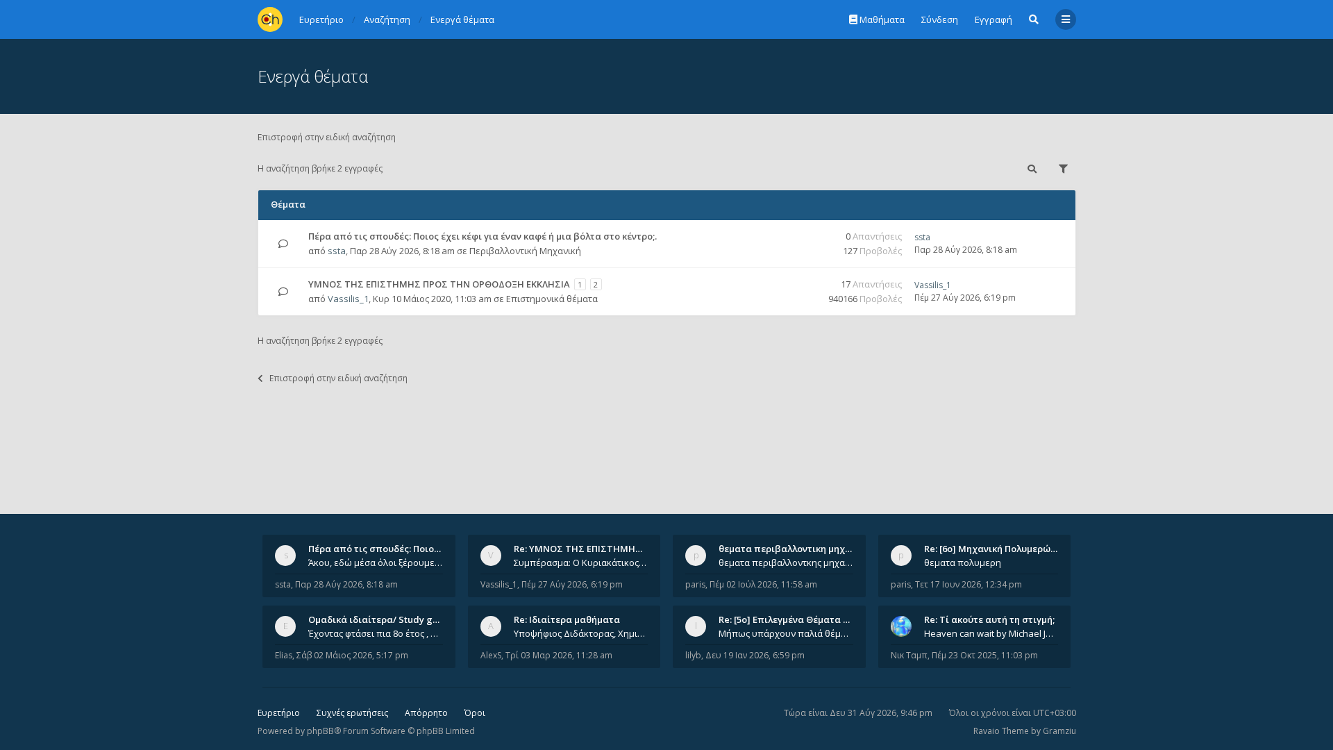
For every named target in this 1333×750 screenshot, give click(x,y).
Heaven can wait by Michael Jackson (991, 633)
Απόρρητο (426, 713)
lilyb (693, 655)
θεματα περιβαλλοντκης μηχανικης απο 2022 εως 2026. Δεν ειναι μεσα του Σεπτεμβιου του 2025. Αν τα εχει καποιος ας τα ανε (786, 562)
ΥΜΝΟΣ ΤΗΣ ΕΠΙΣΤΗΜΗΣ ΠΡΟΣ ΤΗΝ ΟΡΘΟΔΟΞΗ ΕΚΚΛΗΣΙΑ (439, 284)
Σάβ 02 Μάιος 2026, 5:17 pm (352, 655)
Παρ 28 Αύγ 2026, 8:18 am (346, 584)
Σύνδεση (939, 19)
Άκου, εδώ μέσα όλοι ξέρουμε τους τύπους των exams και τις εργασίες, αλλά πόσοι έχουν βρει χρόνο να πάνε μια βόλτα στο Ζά (375, 562)
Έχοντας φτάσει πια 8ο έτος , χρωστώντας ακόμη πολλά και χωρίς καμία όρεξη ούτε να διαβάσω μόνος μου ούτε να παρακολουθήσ (375, 633)
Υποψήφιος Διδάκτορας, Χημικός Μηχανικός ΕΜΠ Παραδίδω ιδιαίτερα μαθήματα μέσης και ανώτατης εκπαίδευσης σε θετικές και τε (581, 633)
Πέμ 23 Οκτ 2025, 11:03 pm (985, 655)
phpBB (320, 731)
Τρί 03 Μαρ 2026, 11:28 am (558, 655)
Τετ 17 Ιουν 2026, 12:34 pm (968, 584)
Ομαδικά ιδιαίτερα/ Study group (380, 619)
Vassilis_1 (348, 298)
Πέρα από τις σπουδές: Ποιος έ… (380, 548)
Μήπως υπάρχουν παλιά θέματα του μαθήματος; (786, 633)
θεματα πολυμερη (962, 562)
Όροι (474, 713)
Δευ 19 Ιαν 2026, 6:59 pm (755, 655)
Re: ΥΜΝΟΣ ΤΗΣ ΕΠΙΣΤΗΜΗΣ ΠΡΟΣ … (596, 548)
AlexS (490, 655)
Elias (283, 655)
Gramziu (1059, 731)
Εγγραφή (993, 19)
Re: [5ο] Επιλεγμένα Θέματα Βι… (789, 619)
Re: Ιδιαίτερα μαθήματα (567, 619)
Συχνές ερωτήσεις (352, 713)
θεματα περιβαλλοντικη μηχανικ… (795, 548)
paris (695, 584)
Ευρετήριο (279, 713)
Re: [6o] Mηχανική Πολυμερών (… (996, 548)
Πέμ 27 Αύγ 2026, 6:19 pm (572, 584)
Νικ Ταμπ (909, 655)
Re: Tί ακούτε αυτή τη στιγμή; (989, 619)
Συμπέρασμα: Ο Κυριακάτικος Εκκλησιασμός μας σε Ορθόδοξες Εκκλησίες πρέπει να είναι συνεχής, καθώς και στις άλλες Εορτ (581, 562)
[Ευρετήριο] (270, 19)
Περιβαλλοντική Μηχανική (525, 250)
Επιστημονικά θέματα (552, 298)
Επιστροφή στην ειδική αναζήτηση (327, 137)
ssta (337, 250)
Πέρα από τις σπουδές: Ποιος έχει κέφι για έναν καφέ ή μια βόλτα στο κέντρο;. (482, 236)
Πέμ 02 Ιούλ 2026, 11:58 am (763, 584)
